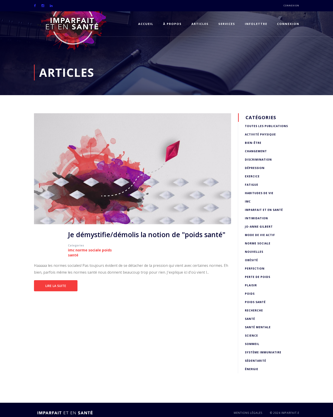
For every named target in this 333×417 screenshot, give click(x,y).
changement (256, 151)
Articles (200, 24)
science (251, 335)
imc (71, 250)
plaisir (251, 285)
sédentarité (255, 361)
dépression (255, 168)
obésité (251, 260)
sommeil (252, 344)
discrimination (258, 159)
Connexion (291, 5)
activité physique (260, 134)
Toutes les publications (266, 126)
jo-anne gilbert (259, 227)
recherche (254, 310)
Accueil (145, 24)
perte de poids (257, 277)
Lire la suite (55, 286)
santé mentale (258, 327)
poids (250, 294)
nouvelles (254, 252)
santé (250, 319)
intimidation (256, 218)
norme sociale (88, 250)
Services (226, 24)
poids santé (255, 302)
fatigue (251, 185)
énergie (251, 369)
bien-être (253, 143)
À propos (172, 24)
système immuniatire (263, 352)
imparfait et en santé (264, 210)
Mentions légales (248, 413)
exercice (252, 176)
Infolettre (256, 24)
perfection (255, 268)
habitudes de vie (259, 193)
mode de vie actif (260, 235)
